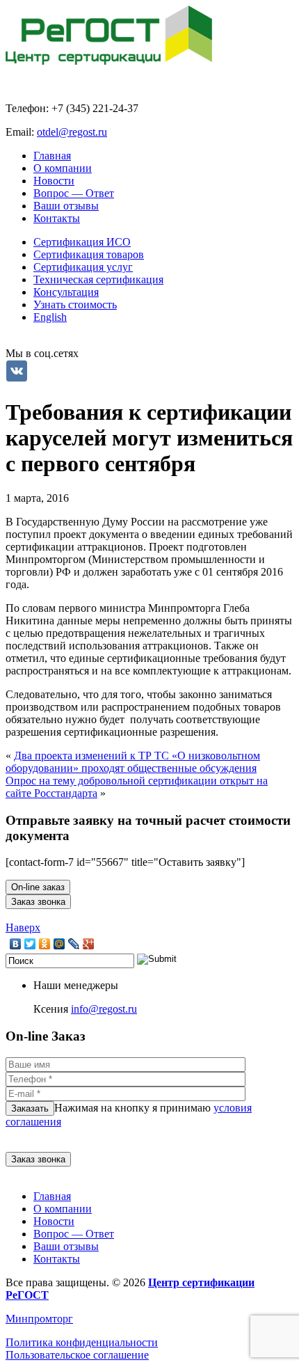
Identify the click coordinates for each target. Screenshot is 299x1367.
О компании (62, 168)
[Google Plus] (88, 944)
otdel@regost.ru (72, 132)
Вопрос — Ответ (73, 193)
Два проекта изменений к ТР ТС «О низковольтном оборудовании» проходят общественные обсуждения (133, 762)
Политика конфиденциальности (82, 1342)
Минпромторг (39, 1319)
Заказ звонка (38, 901)
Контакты (56, 218)
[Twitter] (30, 944)
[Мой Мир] (59, 944)
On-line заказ (38, 887)
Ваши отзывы (66, 206)
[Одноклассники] (45, 944)
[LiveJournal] (74, 944)
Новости (53, 181)
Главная (52, 155)
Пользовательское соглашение (77, 1355)
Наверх (23, 927)
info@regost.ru (104, 1009)
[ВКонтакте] (15, 944)
